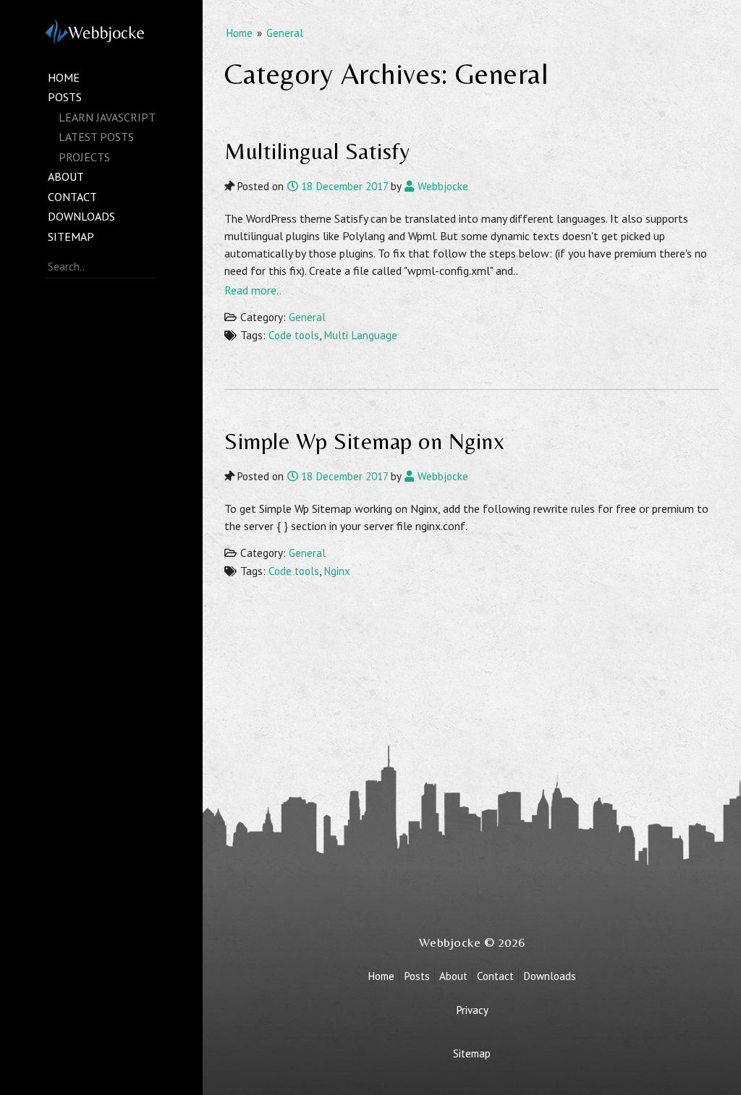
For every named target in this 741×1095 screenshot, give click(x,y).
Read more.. (252, 290)
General (284, 33)
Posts (65, 97)
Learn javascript (107, 117)
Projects (84, 157)
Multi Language (360, 335)
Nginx (336, 571)
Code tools (293, 335)
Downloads (81, 216)
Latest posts (96, 136)
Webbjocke (441, 186)
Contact (72, 196)
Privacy (472, 1010)
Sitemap (71, 236)
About (66, 176)
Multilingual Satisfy (317, 150)
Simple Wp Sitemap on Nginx (364, 440)
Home (64, 77)
